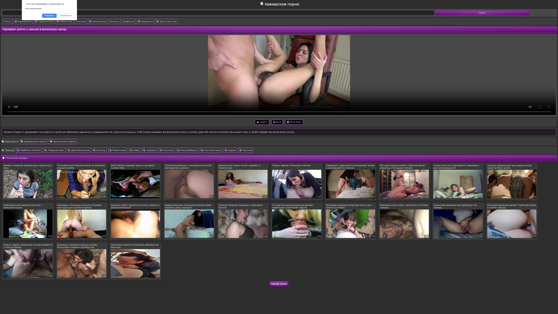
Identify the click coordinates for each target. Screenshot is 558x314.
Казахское (146, 21)
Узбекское (65, 21)
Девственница (79, 150)
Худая (231, 150)
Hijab (136, 150)
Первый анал (55, 150)
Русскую (168, 150)
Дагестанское (167, 21)
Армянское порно (63, 141)
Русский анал (212, 150)
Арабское (129, 21)
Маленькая (119, 150)
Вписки (114, 21)
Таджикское (45, 21)
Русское (81, 21)
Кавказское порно (34, 141)
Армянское (99, 21)
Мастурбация (188, 150)
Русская (247, 150)
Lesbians (151, 150)
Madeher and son (30, 150)
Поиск (7, 21)
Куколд (100, 150)
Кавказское (24, 21)
